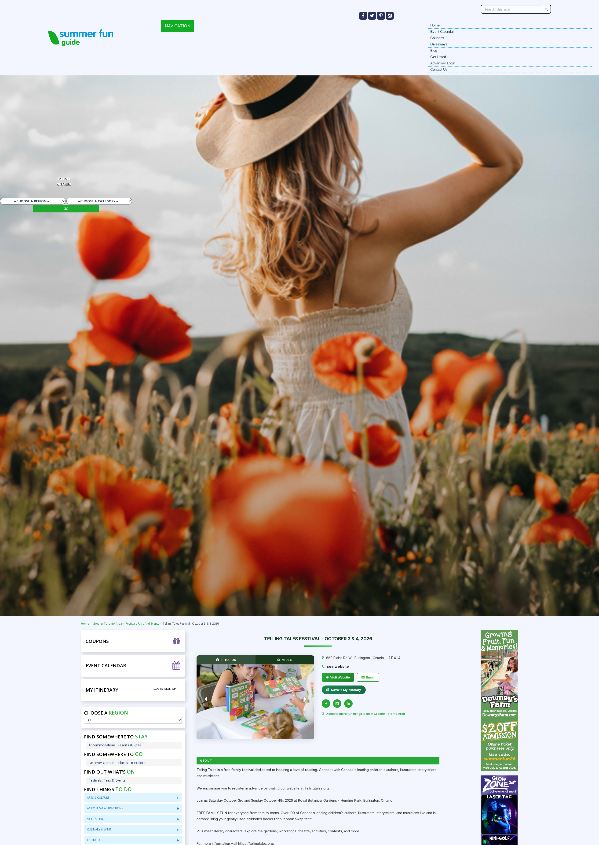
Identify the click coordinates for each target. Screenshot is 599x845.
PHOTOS (227, 660)
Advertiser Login (442, 63)
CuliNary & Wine (99, 829)
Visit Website (340, 677)
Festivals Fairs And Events (142, 624)
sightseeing (95, 819)
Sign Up (170, 688)
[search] (546, 9)
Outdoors (95, 840)
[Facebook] (326, 703)
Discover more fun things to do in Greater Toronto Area (365, 713)
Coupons (437, 38)
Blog (433, 50)
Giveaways (439, 44)
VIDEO (286, 660)
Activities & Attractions (105, 808)
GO (66, 208)
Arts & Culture (98, 798)
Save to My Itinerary (346, 690)
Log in (158, 688)
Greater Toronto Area (107, 624)
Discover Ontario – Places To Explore (117, 762)
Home (435, 25)
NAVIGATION (177, 26)
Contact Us (439, 69)
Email (370, 677)
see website (338, 666)
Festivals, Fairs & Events (107, 780)
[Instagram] (337, 703)
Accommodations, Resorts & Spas (115, 745)
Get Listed (438, 57)
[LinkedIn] (348, 703)
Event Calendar (442, 31)
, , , (363, 658)
